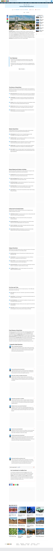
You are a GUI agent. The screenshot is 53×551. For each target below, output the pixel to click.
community (10, 131)
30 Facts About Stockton (41, 31)
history (21, 331)
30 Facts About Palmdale (41, 17)
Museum (16, 268)
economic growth (26, 107)
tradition (21, 225)
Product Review (33, 543)
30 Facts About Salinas (39, 525)
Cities (24, 12)
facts (32, 37)
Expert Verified (32, 9)
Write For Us (18, 544)
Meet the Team (28, 543)
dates (22, 88)
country (25, 303)
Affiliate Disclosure (23, 544)
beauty (20, 179)
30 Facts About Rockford (29, 537)
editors (27, 475)
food (25, 222)
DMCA (28, 544)
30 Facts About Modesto (40, 536)
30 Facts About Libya (21, 525)
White (27, 146)
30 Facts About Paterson (41, 28)
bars (12, 265)
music (14, 230)
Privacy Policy (35, 544)
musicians (11, 218)
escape (28, 335)
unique (17, 249)
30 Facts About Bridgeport (41, 23)
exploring (19, 339)
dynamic (26, 131)
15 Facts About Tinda (12, 536)
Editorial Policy (22, 543)
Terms (31, 544)
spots (34, 249)
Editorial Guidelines (38, 9)
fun (12, 338)
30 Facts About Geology (13, 525)
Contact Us (38, 543)
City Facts (27, 12)
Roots (16, 93)
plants (34, 94)
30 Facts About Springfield (41, 20)
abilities (31, 260)
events (26, 210)
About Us (17, 543)
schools (14, 142)
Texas (29, 102)
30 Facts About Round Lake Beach (21, 515)
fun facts (20, 288)
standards (12, 475)
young (11, 297)
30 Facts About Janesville (20, 537)
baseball (14, 151)
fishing (29, 174)
